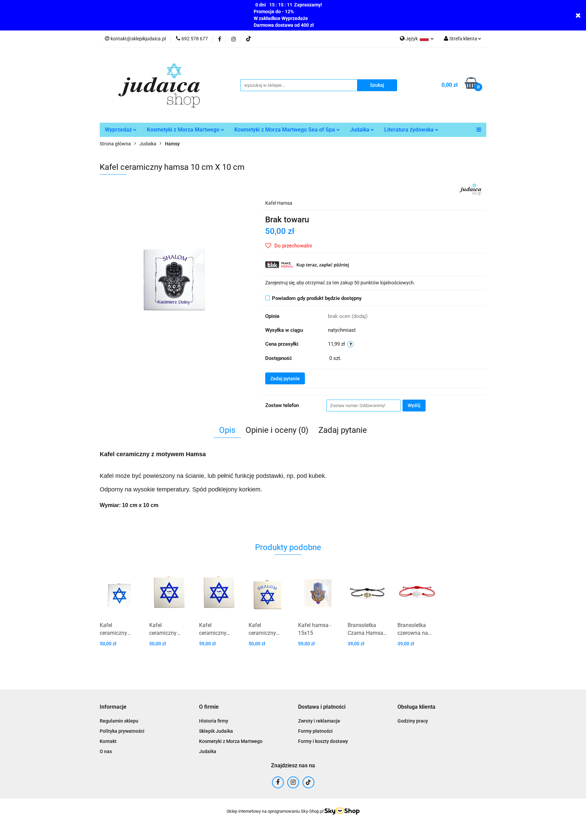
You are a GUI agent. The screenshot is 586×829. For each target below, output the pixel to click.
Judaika (360, 129)
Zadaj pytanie (285, 378)
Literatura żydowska (409, 129)
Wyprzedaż (119, 129)
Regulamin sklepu (119, 721)
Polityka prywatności (122, 731)
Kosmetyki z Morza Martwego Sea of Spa (285, 129)
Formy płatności (315, 731)
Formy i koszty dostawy (323, 741)
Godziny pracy (412, 721)
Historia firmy (213, 721)
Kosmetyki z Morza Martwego (184, 129)
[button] (113, 707)
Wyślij (414, 405)
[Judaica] (470, 188)
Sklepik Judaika (216, 731)
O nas (106, 751)
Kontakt (108, 741)
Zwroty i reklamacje (319, 721)
